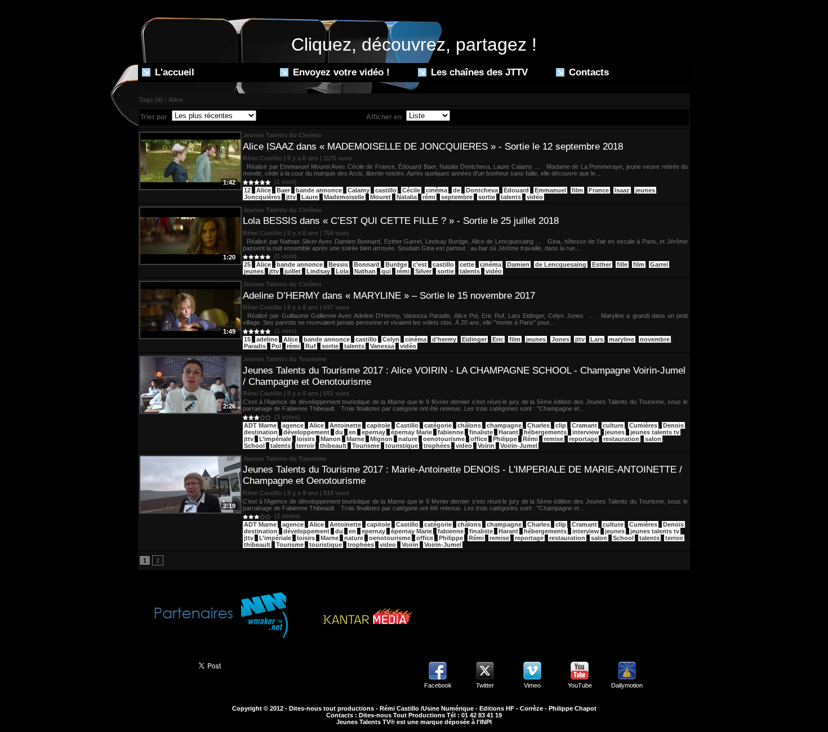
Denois (673, 425)
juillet (292, 271)
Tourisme (366, 445)
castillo (386, 190)
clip (560, 425)
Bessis (338, 264)
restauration (621, 438)
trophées (437, 445)
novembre (655, 339)
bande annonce (319, 190)
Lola (342, 271)
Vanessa (382, 346)
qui (386, 271)
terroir (305, 445)
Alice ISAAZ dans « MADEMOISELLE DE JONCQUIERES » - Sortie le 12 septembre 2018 (433, 146)
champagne (504, 425)
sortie (486, 197)
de (456, 190)
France (599, 190)
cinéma (436, 190)
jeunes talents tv (654, 432)
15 (247, 339)
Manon (330, 438)
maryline (621, 339)
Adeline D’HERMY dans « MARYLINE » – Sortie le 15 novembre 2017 (389, 295)
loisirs (306, 438)
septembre (457, 197)
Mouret (380, 197)
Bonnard (367, 264)
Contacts (587, 72)
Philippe (505, 438)
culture (613, 425)
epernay (373, 432)
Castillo (407, 425)
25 (247, 264)
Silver (423, 271)
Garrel (659, 264)
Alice (263, 190)
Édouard (516, 190)
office (478, 438)
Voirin (486, 445)
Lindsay (318, 271)
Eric (498, 339)
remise (553, 438)
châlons (469, 425)
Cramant (584, 425)
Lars (596, 339)
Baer (283, 190)
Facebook (438, 685)
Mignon (381, 438)
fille (622, 264)
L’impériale (275, 438)
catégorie (438, 425)
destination (261, 432)
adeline (267, 339)
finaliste (481, 432)
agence (293, 425)
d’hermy (444, 339)
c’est (420, 264)
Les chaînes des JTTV (478, 72)
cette (467, 264)
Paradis (255, 346)
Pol (276, 346)
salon (653, 438)
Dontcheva (482, 190)
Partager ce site (163, 664)
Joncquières (262, 197)
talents (511, 197)
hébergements (545, 432)
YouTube (580, 685)
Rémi (530, 438)
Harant (508, 432)
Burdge (396, 264)
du (339, 432)
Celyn (390, 339)
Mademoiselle (344, 197)
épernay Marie (411, 432)
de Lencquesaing (560, 264)
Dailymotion (627, 685)
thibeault (333, 445)
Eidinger (474, 339)
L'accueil (173, 72)
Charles (538, 425)
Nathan (365, 271)
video (464, 445)
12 (247, 190)
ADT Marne (260, 425)
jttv (291, 197)
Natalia (407, 197)
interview (585, 432)
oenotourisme (444, 438)
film (577, 190)
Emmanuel (550, 190)
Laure (309, 197)
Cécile (411, 190)
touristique (401, 445)
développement (306, 432)
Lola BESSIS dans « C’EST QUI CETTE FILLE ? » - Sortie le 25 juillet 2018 (401, 220)
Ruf (310, 346)
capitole (378, 425)
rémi (428, 197)
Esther (601, 264)
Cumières (643, 425)
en (352, 432)
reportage (583, 438)
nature (407, 438)
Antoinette (345, 425)
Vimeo (532, 685)
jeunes (645, 190)
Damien (518, 264)
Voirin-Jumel (518, 445)
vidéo (535, 197)
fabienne (451, 432)
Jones (560, 339)
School (254, 445)
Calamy (359, 190)
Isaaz (622, 190)
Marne (355, 438)
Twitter (485, 685)
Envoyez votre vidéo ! (340, 72)
